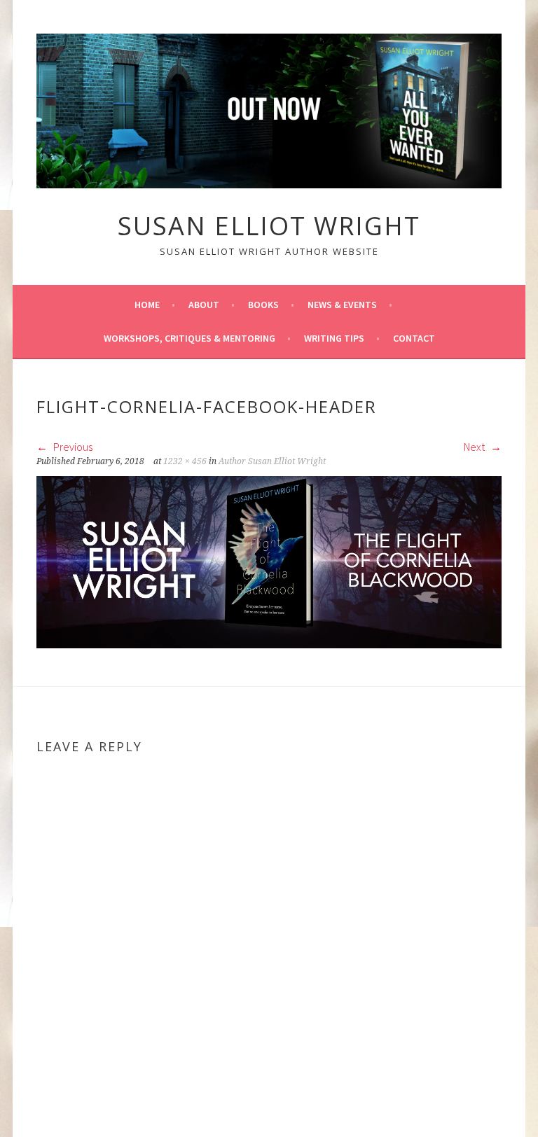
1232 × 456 (185, 461)
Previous (71, 447)
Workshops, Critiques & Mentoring (189, 338)
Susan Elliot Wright (269, 226)
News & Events (342, 304)
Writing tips (334, 338)
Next (475, 447)
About (203, 304)
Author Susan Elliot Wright (272, 461)
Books (263, 304)
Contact (414, 338)
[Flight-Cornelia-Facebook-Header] (269, 644)
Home (147, 304)
